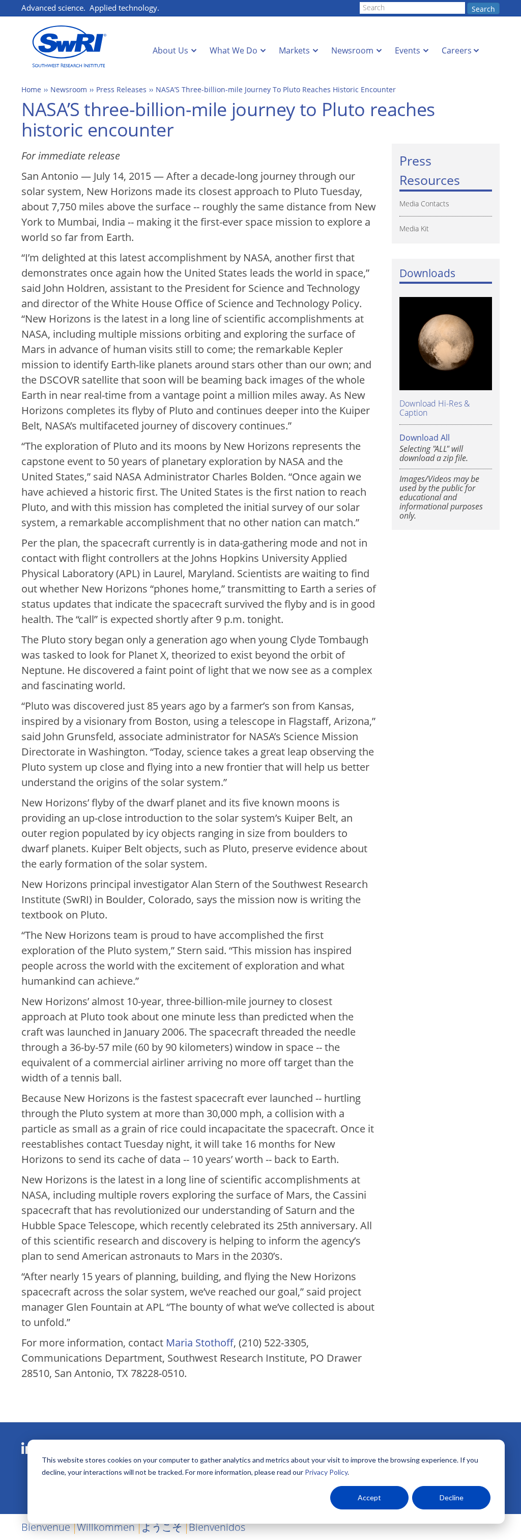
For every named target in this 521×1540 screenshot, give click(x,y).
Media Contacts (424, 203)
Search (483, 9)
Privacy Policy (326, 1472)
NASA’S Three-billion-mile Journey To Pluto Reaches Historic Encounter (276, 89)
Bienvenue (45, 1527)
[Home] (72, 46)
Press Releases (121, 89)
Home (31, 89)
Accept (369, 1497)
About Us (170, 50)
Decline (452, 1497)
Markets (294, 50)
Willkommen (106, 1527)
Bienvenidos (217, 1527)
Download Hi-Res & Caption (434, 408)
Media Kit (414, 228)
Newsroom (352, 50)
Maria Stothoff (200, 1342)
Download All (424, 437)
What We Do (233, 50)
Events (407, 50)
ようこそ (161, 1527)
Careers (457, 50)
